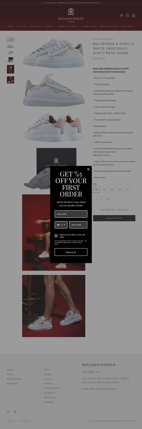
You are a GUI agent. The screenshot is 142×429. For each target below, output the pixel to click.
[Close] (88, 169)
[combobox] (61, 224)
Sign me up (71, 252)
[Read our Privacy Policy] (85, 241)
